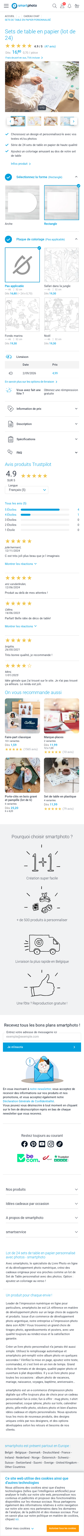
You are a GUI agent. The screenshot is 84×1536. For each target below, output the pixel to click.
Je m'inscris (15, 1047)
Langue (13, 485)
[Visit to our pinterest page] (33, 1144)
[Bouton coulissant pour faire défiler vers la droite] (73, 121)
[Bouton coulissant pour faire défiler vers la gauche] (10, 121)
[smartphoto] (24, 6)
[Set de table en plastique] (61, 775)
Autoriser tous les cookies (62, 1528)
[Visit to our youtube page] (42, 1144)
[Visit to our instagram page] (51, 1144)
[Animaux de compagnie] (19, 16)
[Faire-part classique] (22, 715)
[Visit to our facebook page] (24, 1144)
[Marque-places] (61, 715)
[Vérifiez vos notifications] (69, 5)
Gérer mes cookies (17, 1528)
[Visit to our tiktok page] (59, 1144)
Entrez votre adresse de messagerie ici (31, 1032)
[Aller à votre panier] (77, 5)
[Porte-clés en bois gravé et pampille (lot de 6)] (22, 775)
